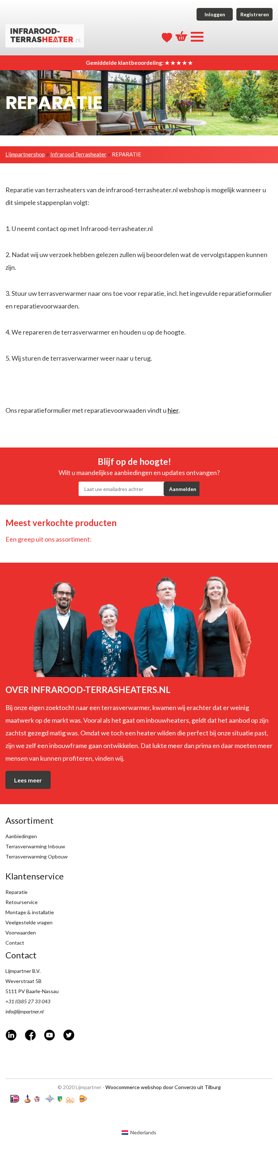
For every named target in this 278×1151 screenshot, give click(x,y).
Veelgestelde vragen (28, 922)
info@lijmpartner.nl (24, 1011)
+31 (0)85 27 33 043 (27, 1001)
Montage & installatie (29, 912)
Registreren (254, 14)
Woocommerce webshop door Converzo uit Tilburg (163, 1087)
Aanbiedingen (21, 836)
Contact (14, 943)
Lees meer (28, 780)
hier (173, 410)
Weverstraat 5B (23, 981)
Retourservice (21, 902)
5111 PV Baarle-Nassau (32, 991)
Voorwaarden (20, 932)
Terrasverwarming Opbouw (36, 856)
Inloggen (215, 14)
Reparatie (16, 892)
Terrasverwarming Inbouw (35, 846)
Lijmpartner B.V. (23, 971)
